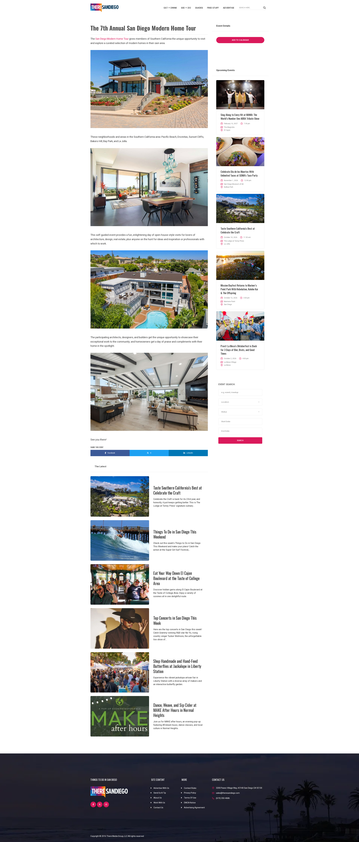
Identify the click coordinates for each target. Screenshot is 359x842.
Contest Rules (190, 788)
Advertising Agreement (194, 807)
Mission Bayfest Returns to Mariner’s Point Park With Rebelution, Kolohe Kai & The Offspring (239, 289)
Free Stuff (213, 7)
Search (240, 440)
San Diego (228, 304)
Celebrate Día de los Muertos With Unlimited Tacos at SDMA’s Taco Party (239, 173)
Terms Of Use (190, 798)
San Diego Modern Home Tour (112, 38)
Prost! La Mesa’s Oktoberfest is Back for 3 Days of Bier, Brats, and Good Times (239, 349)
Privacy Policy (190, 793)
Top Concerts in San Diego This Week (175, 620)
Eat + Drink (170, 7)
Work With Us (159, 803)
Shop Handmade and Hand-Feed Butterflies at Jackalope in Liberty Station (177, 666)
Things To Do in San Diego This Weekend (174, 534)
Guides (199, 7)
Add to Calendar (240, 40)
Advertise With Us (161, 788)
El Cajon (227, 130)
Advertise (228, 7)
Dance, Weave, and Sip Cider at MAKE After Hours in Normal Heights (174, 710)
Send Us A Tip (160, 793)
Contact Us (158, 807)
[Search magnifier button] (264, 8)
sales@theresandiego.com (228, 793)
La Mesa (227, 365)
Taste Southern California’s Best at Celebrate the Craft (177, 490)
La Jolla (227, 244)
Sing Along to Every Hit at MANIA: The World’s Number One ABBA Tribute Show (240, 116)
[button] (240, 402)
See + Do (186, 7)
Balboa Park (228, 187)
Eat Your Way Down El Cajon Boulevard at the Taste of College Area (176, 578)
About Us (158, 798)
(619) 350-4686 (223, 798)
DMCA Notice (190, 803)
